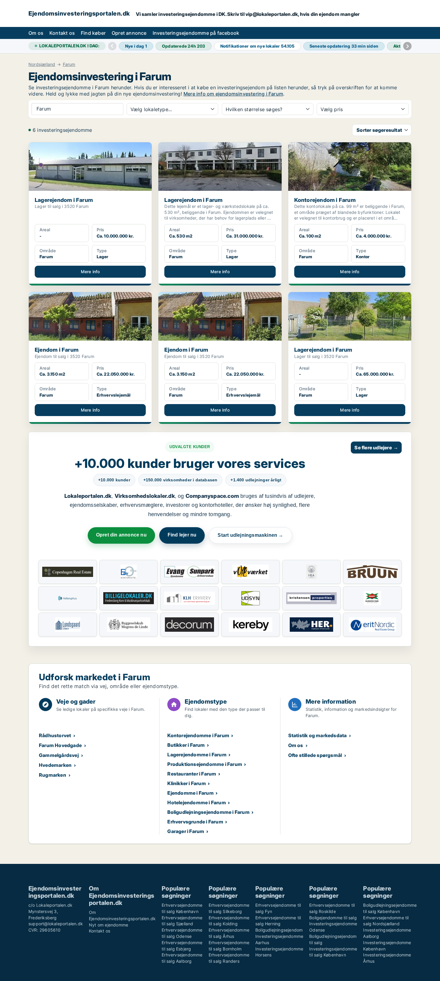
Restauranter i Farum (191, 774)
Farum (69, 64)
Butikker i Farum (186, 745)
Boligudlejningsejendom (279, 929)
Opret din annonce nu (121, 534)
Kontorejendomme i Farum (198, 735)
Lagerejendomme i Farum (196, 755)
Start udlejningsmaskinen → (250, 535)
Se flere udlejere (376, 448)
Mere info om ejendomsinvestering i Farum (233, 94)
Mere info (90, 271)
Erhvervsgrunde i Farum (195, 822)
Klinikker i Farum (186, 783)
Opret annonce (129, 33)
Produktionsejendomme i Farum (204, 764)
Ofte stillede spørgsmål (315, 755)
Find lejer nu (182, 534)
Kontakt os (62, 33)
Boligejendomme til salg (333, 917)
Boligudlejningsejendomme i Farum (208, 812)
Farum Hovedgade (60, 745)
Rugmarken (52, 775)
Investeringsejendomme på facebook (196, 33)
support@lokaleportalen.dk (55, 923)
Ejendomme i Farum (190, 793)
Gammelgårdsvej (59, 755)
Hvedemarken (55, 765)
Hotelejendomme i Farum (196, 802)
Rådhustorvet (55, 735)
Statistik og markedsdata (317, 735)
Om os (35, 33)
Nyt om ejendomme (108, 924)
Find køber (93, 33)
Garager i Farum (185, 831)
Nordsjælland (41, 64)
